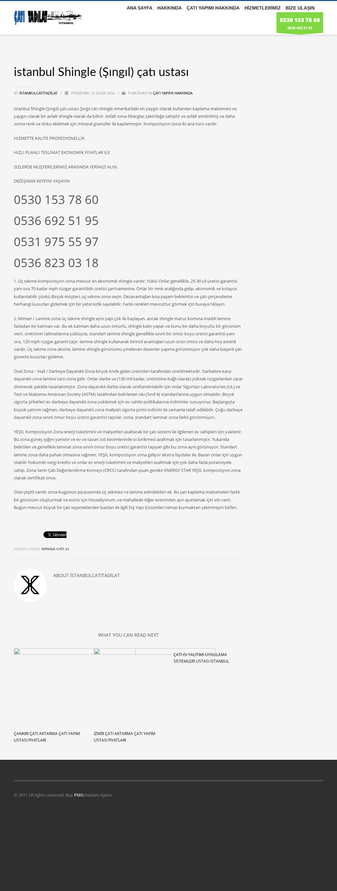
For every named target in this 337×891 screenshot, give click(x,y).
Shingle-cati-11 (55, 549)
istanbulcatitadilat (39, 93)
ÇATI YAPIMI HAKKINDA (173, 93)
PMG (79, 795)
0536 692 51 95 (300, 23)
